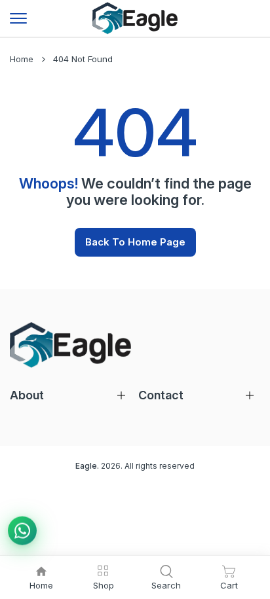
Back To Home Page (135, 242)
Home (21, 59)
